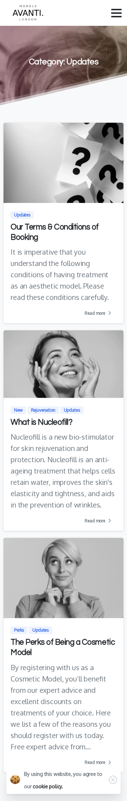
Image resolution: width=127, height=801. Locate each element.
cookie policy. (48, 786)
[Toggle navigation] (116, 13)
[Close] (113, 779)
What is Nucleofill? (41, 422)
